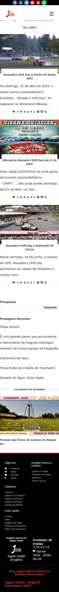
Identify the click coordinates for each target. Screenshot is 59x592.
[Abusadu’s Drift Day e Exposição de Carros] (29, 224)
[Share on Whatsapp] (34, 111)
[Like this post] (14, 111)
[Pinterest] (38, 2)
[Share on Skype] (45, 111)
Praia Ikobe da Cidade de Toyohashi (27, 368)
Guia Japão (12, 510)
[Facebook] (14, 2)
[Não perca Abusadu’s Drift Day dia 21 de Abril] (29, 139)
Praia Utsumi (9, 327)
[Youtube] (32, 2)
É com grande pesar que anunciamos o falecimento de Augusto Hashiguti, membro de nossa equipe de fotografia (29, 342)
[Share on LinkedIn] (28, 111)
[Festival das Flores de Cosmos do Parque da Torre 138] (29, 415)
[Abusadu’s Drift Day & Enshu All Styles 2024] (29, 53)
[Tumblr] (20, 2)
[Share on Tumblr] (31, 111)
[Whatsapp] (44, 2)
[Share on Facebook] (18, 111)
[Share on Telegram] (38, 111)
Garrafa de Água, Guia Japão (22, 377)
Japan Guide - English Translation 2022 (22, 583)
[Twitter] (26, 2)
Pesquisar (8, 302)
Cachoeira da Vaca (14, 358)
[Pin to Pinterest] (25, 111)
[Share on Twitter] (21, 111)
